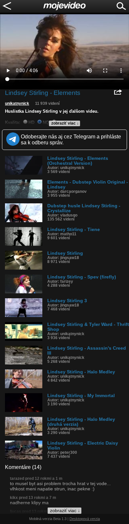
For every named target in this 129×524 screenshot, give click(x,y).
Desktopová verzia (84, 519)
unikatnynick (17, 103)
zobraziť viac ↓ (65, 123)
